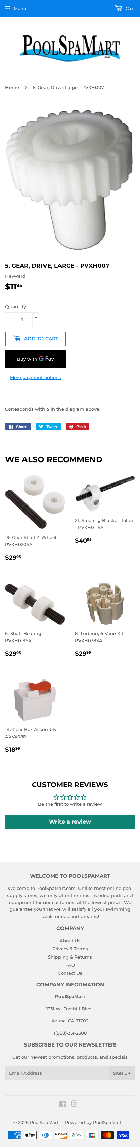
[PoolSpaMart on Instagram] (74, 1104)
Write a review (70, 821)
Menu (20, 8)
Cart (129, 8)
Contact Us (70, 973)
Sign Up (121, 1073)
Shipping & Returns (70, 957)
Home (12, 87)
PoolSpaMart (44, 1122)
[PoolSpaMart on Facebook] (62, 1104)
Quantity (15, 306)
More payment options (35, 377)
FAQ (70, 965)
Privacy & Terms (70, 948)
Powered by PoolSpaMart (93, 1122)
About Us (70, 940)
